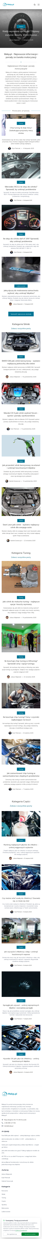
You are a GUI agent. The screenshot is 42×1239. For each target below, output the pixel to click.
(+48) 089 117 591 (10, 1123)
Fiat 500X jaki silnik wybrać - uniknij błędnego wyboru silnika (21, 1135)
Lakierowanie (21, 286)
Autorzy (5, 1170)
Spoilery (4, 1205)
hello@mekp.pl (8, 1126)
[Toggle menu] (39, 5)
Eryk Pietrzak (6, 1177)
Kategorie (6, 1186)
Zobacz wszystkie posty (21, 328)
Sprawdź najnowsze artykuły (21, 314)
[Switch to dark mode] (34, 4)
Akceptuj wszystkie (30, 1234)
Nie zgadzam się (12, 1234)
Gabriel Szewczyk (7, 1181)
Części (21, 26)
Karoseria (5, 1191)
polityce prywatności (21, 1230)
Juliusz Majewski (7, 1174)
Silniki (21, 182)
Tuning (21, 123)
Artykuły (5, 1131)
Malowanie (5, 1208)
